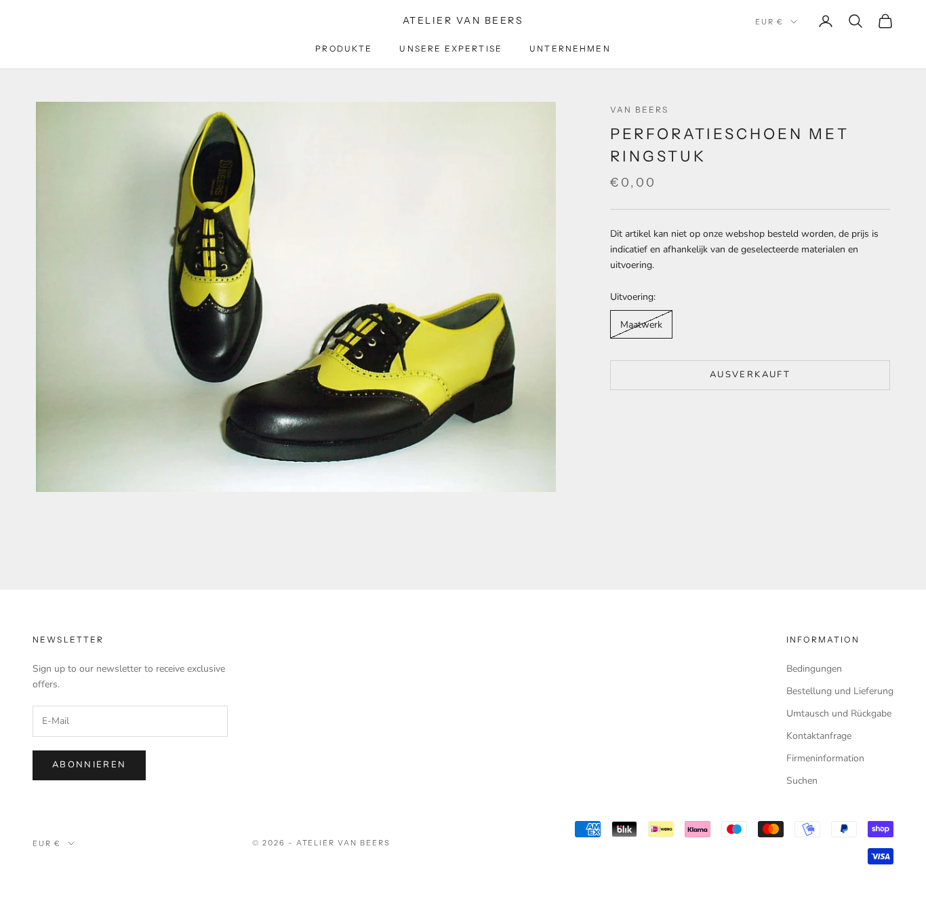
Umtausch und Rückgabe (838, 713)
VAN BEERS (639, 109)
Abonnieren (89, 765)
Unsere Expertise (450, 48)
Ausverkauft (750, 374)
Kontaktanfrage (818, 735)
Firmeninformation (825, 758)
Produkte (343, 48)
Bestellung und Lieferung (839, 691)
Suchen (802, 780)
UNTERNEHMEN (570, 48)
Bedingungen (814, 668)
